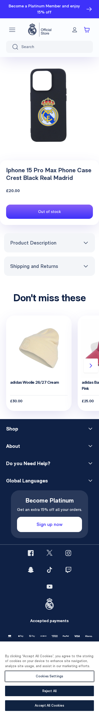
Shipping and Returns (34, 266)
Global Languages (27, 481)
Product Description (33, 243)
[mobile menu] (12, 30)
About (13, 446)
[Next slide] (91, 366)
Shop (12, 429)
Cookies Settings (49, 676)
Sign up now (49, 524)
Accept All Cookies (49, 705)
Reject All (49, 691)
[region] (49, 678)
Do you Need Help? (28, 463)
